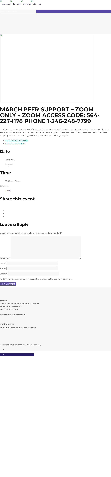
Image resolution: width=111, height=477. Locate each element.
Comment (5, 258)
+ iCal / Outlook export (15, 143)
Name (3, 263)
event (8, 191)
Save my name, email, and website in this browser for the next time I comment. (37, 279)
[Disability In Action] (20, 4)
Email (3, 268)
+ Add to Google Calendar (16, 140)
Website (3, 273)
